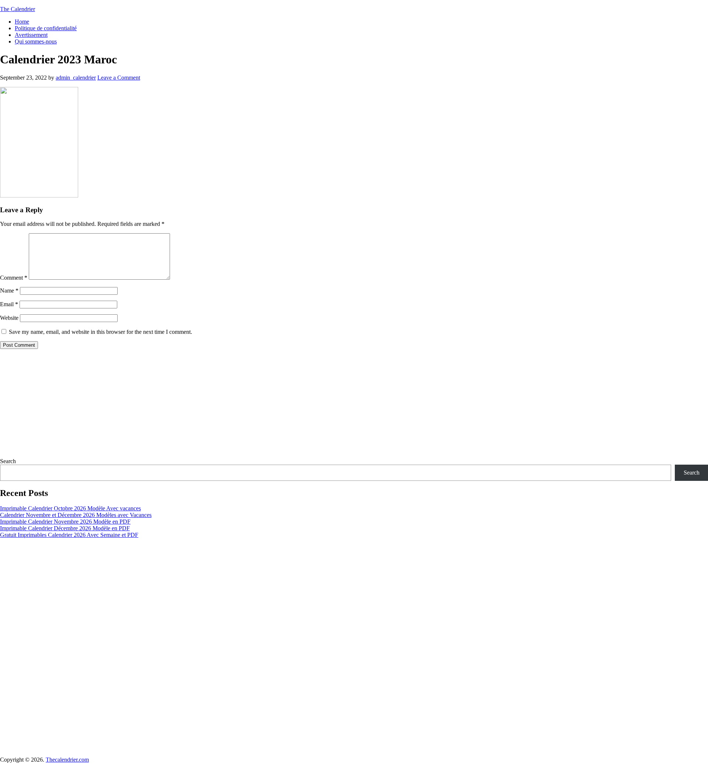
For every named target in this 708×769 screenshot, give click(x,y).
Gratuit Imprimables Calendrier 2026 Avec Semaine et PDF (69, 535)
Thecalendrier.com (67, 759)
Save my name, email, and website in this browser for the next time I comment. (100, 332)
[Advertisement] (221, 406)
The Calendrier (17, 9)
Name (9, 290)
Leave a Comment (118, 77)
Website (9, 318)
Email (9, 304)
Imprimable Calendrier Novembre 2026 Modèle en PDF (65, 521)
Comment (13, 278)
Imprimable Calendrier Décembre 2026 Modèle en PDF (65, 528)
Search (8, 461)
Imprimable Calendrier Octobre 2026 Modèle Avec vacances (70, 508)
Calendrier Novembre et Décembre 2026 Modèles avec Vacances (76, 515)
